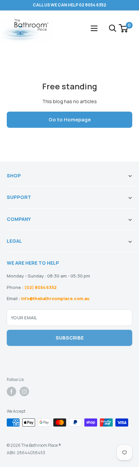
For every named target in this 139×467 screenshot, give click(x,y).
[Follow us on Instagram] (24, 391)
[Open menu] (94, 28)
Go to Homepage (70, 119)
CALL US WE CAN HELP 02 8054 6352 (69, 5)
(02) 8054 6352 (40, 287)
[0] (123, 28)
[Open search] (112, 28)
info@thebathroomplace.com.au (55, 298)
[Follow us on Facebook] (11, 391)
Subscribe (70, 337)
